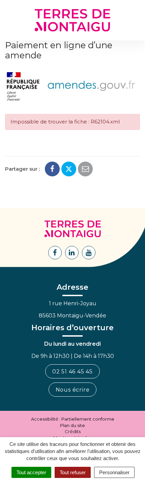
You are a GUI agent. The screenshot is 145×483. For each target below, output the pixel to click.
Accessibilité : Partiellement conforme (72, 419)
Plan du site (72, 425)
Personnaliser (114, 472)
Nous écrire (73, 390)
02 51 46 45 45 (72, 371)
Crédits (73, 431)
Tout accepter (31, 472)
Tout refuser (73, 472)
